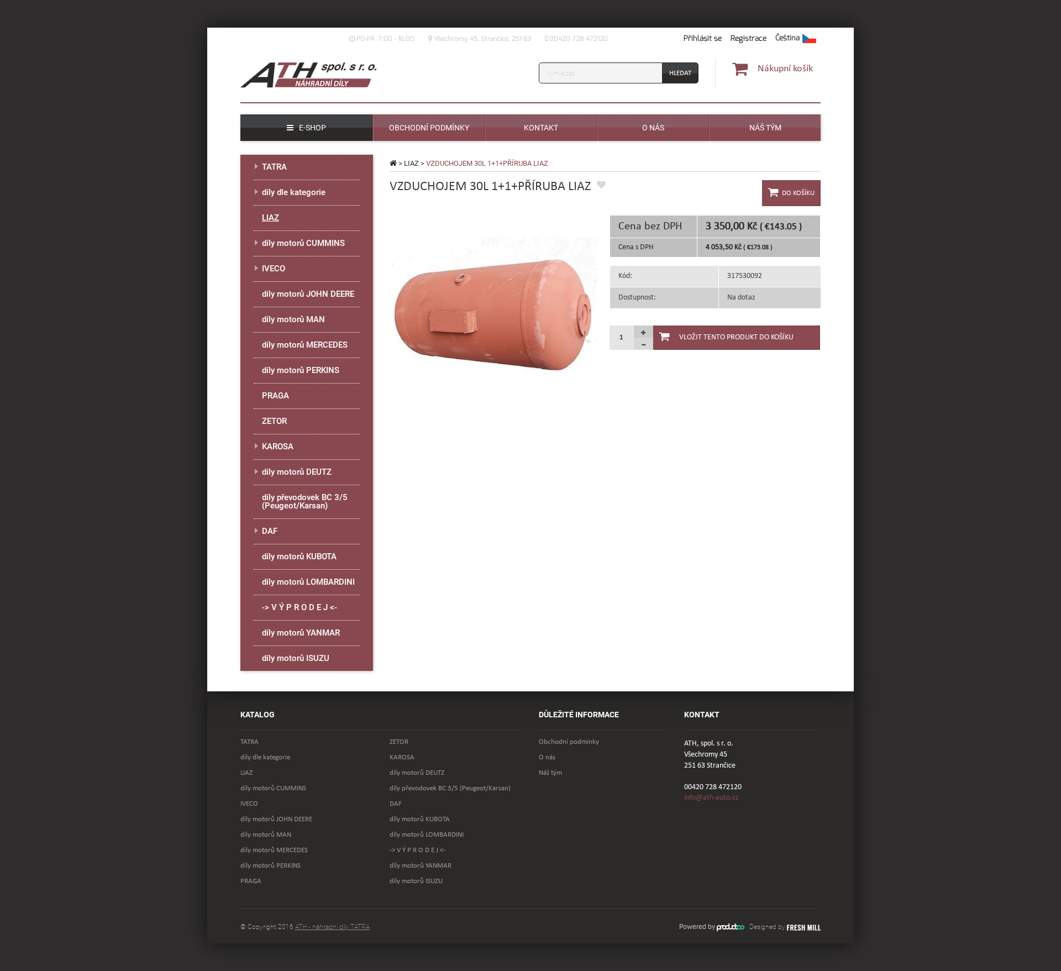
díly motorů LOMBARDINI (308, 582)
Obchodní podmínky (569, 742)
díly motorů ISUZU (295, 658)
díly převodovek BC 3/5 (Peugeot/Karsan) (305, 501)
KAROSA (277, 447)
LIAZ (411, 163)
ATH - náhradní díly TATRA (332, 927)
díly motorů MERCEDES (305, 345)
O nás (547, 757)
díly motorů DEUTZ (297, 472)
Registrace (748, 38)
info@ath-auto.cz (711, 798)
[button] (796, 38)
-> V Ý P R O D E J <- (299, 607)
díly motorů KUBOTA (299, 556)
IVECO (273, 269)
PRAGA (275, 396)
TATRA (274, 167)
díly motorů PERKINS (300, 370)
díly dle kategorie (293, 192)
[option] (493, 318)
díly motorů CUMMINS (303, 243)
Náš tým (550, 772)
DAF (269, 531)
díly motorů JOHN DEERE (308, 294)
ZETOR (274, 421)
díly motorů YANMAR (301, 633)
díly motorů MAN (293, 319)
